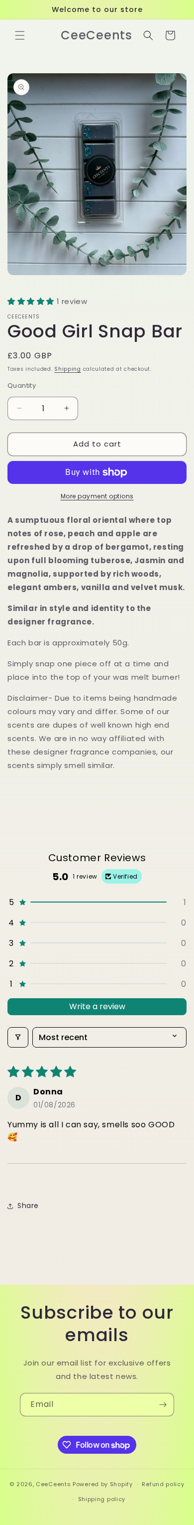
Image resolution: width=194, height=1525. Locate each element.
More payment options (97, 496)
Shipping (67, 369)
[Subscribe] (163, 1404)
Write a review (97, 1006)
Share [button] (28, 1206)
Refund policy (163, 1484)
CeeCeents (53, 1484)
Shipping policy (102, 1499)
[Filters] (17, 1037)
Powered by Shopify (103, 1484)
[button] (20, 35)
